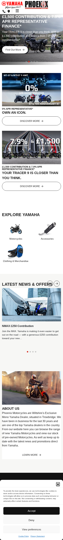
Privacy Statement (38, 536)
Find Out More (14, 49)
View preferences (31, 529)
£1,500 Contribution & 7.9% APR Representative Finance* (31, 21)
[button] (58, 484)
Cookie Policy (23, 536)
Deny (31, 520)
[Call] (4, 11)
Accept (31, 510)
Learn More (30, 454)
